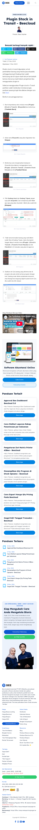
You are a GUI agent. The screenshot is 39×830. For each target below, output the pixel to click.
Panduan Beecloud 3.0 (26, 735)
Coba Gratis (19, 380)
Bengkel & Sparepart (26, 721)
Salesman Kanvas (25, 714)
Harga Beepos (6, 717)
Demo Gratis (19, 3)
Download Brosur (11, 723)
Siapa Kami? (5, 752)
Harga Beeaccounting (8, 712)
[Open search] (35, 3)
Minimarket (5, 735)
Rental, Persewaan (7, 740)
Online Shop (23, 724)
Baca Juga (19, 415)
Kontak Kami (5, 756)
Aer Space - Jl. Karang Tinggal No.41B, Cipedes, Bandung (19, 800)
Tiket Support (6, 759)
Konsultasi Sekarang (19, 632)
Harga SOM (5, 719)
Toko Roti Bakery (7, 730)
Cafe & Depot (24, 719)
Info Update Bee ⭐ (25, 745)
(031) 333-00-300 (17, 784)
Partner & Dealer (7, 761)
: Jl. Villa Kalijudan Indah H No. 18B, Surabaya (18, 797)
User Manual (23, 740)
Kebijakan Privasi (7, 764)
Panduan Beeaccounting (27, 733)
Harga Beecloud (7, 714)
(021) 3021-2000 (7, 784)
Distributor (23, 712)
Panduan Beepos (25, 738)
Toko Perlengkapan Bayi (9, 738)
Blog (21, 730)
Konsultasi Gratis (19, 385)
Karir (3, 754)
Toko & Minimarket (25, 717)
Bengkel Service (7, 733)
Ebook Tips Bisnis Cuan (26, 743)
